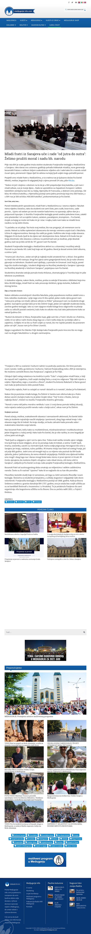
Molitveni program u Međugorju (33, 897)
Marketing (30, 890)
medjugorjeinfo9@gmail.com (48, 930)
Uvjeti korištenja (32, 893)
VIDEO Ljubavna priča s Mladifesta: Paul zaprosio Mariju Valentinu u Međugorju (66, 770)
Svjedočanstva (46, 842)
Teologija (38, 502)
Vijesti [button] (23, 20)
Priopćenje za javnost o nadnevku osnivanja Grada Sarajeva (22, 560)
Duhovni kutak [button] (37, 25)
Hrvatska (31, 839)
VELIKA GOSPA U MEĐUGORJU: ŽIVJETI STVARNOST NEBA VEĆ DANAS (63, 744)
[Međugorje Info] (20, 11)
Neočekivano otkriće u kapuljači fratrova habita (21, 534)
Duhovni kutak (19, 835)
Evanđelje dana (47, 835)
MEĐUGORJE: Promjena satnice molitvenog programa (29, 716)
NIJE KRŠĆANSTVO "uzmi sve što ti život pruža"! (81, 907)
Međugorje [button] (36, 20)
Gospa (76, 835)
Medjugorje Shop (71, 20)
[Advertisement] (45, 50)
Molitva (54, 839)
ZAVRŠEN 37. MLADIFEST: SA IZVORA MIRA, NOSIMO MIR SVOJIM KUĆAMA (64, 825)
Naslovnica (11, 20)
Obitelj (64, 839)
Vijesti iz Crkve (73, 842)
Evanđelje (33, 835)
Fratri (29, 502)
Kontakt (29, 906)
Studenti (20, 502)
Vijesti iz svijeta (56, 846)
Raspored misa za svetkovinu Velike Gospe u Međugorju (64, 797)
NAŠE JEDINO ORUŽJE (81, 899)
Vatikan (60, 842)
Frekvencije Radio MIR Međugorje (34, 902)
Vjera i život (54, 25)
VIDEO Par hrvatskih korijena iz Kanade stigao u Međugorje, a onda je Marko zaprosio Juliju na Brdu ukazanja (24, 826)
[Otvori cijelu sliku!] (45, 129)
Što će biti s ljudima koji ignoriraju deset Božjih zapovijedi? (80, 894)
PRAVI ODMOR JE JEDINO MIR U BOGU (60, 897)
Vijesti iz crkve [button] (52, 20)
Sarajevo (10, 502)
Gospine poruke (17, 839)
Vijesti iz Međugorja (24, 846)
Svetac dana (31, 842)
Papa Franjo (76, 839)
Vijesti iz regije (41, 846)
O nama (29, 888)
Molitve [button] (23, 25)
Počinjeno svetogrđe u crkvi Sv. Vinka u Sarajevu (64, 559)
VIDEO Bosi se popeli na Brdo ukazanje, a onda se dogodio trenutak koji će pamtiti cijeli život (24, 744)
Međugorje (43, 839)
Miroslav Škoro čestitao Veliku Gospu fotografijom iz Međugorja (19, 770)
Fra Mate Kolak (63, 835)
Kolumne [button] (10, 25)
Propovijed (18, 842)
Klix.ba (71, 180)
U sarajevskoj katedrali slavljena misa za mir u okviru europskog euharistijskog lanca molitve (65, 535)
